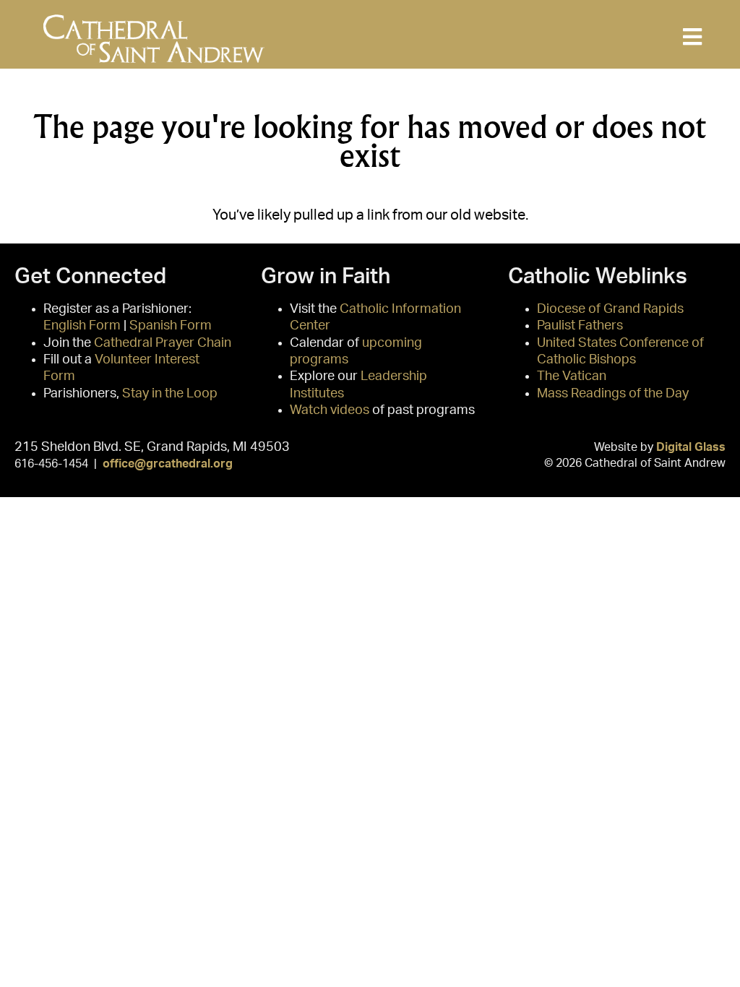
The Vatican (571, 376)
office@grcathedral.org (168, 464)
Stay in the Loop (170, 393)
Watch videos (329, 410)
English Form (82, 325)
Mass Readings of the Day (613, 393)
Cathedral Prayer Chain (162, 343)
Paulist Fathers (580, 325)
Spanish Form (170, 325)
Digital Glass (691, 447)
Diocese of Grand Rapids (610, 309)
